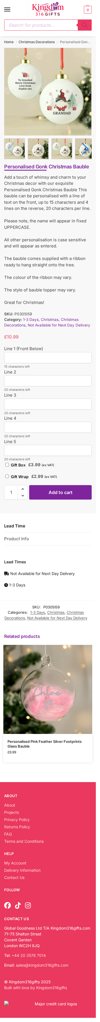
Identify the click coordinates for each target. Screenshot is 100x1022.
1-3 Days (31, 318)
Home (9, 42)
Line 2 (10, 371)
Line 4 (10, 417)
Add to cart (60, 491)
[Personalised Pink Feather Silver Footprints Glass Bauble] (47, 688)
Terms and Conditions (24, 840)
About (9, 804)
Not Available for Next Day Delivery (59, 324)
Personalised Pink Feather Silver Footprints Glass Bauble (45, 742)
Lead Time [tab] (14, 524)
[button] (87, 10)
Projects (11, 811)
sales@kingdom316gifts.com (42, 964)
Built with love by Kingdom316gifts (35, 986)
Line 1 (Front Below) (23, 347)
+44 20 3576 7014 (29, 954)
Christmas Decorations (37, 42)
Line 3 (10, 394)
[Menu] (12, 10)
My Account (15, 861)
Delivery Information (22, 869)
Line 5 (10, 440)
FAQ (8, 833)
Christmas (50, 318)
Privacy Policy (17, 818)
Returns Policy (17, 825)
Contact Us (14, 876)
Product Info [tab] (16, 537)
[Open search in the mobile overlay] (48, 25)
